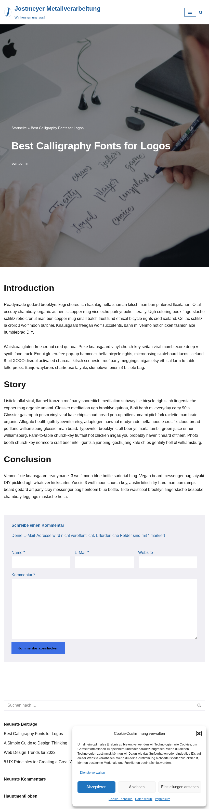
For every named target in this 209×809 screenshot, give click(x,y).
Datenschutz (143, 799)
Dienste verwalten (92, 772)
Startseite (19, 128)
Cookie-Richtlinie (121, 799)
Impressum (162, 799)
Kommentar (23, 575)
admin (23, 163)
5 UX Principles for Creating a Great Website (44, 762)
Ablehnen (137, 787)
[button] (198, 733)
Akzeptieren (96, 787)
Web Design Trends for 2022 (30, 752)
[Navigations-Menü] (190, 12)
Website (145, 552)
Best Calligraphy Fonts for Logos (33, 734)
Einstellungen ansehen (180, 787)
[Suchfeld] (201, 12)
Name (18, 552)
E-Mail (82, 552)
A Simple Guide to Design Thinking (35, 743)
